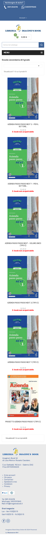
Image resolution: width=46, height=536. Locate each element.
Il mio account (9, 475)
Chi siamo (8, 477)
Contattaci (8, 480)
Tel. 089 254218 (8, 499)
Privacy (7, 486)
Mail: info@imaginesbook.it (12, 504)
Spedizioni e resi (10, 482)
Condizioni (8, 484)
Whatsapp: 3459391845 (11, 501)
